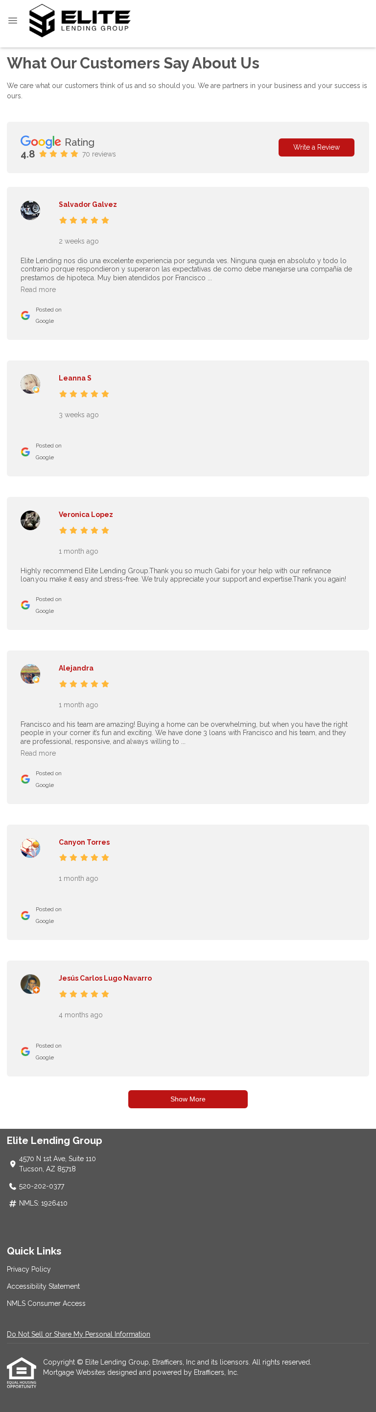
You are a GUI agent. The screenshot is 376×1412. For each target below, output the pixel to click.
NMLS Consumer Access (46, 1303)
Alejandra (76, 668)
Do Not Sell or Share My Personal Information (78, 1334)
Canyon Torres (84, 842)
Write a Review (316, 147)
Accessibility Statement (43, 1286)
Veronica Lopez (86, 514)
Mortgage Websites (75, 1372)
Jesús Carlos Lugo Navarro (105, 978)
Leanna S (75, 378)
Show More (188, 1099)
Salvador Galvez (88, 204)
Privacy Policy (29, 1269)
